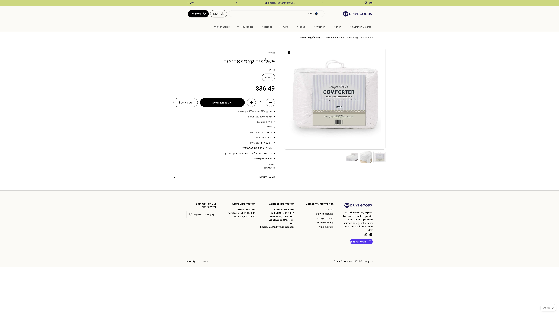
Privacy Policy (325, 222)
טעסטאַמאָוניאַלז (326, 226)
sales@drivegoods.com (280, 226)
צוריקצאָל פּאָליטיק (325, 218)
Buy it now (185, 102)
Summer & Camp (337, 37)
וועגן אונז (330, 209)
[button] (316, 13)
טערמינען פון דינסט (325, 213)
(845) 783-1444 (285, 213)
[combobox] (276, 13)
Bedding (353, 37)
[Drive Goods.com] (357, 14)
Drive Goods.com (344, 261)
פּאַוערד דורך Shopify (197, 261)
